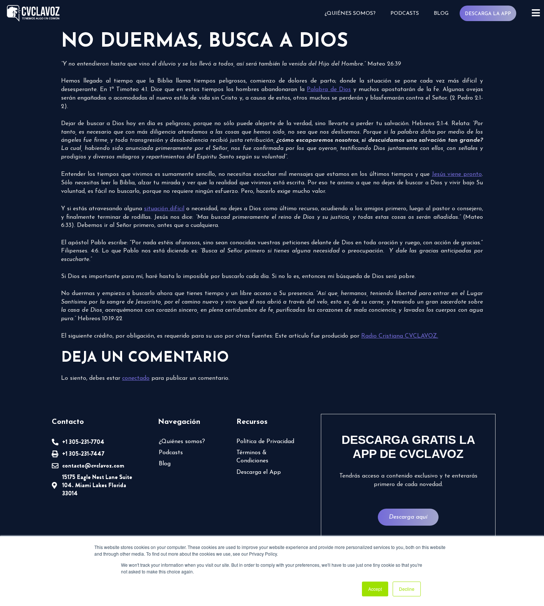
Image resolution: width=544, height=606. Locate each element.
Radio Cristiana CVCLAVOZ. (399, 336)
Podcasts (404, 13)
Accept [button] (375, 589)
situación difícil (164, 209)
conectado (136, 378)
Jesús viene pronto (457, 174)
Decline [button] (406, 589)
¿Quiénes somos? (350, 13)
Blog (441, 13)
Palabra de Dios (329, 90)
